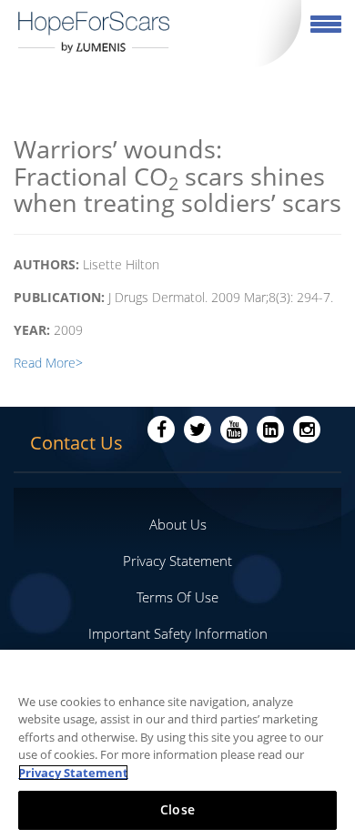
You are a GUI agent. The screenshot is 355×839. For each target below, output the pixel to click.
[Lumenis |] (94, 32)
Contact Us (76, 442)
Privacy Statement (177, 560)
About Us (178, 524)
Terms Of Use (177, 597)
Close (177, 809)
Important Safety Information (178, 633)
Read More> (48, 362)
